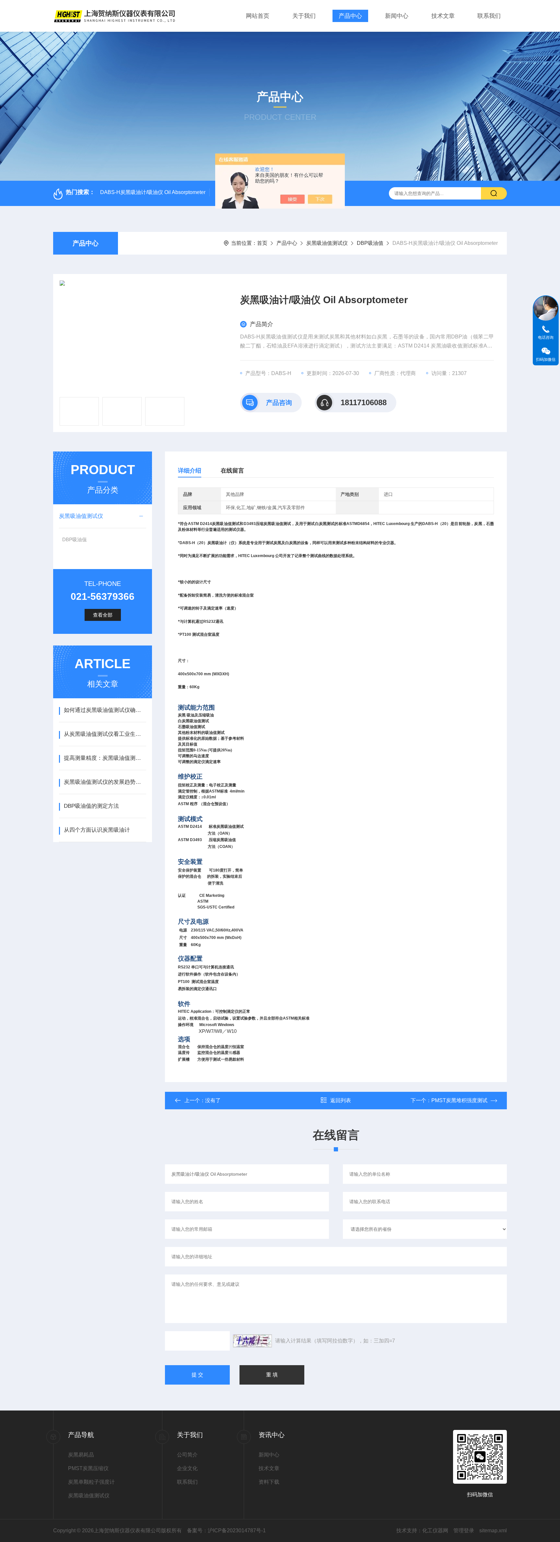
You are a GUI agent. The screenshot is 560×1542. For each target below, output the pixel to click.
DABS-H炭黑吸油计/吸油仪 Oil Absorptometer (152, 192)
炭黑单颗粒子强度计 (91, 1482)
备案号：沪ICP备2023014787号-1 (226, 1530)
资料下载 (269, 1482)
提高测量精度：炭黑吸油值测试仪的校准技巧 (105, 758)
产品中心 (350, 16)
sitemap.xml (493, 1530)
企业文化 (187, 1468)
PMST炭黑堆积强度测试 (459, 1100)
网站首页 (257, 16)
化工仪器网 (435, 1530)
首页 (262, 243)
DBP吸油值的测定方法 (91, 806)
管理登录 (463, 1530)
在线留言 (232, 470)
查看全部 (102, 615)
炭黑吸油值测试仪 (327, 243)
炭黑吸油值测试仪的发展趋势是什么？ (105, 782)
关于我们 (304, 16)
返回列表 (340, 1100)
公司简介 (187, 1454)
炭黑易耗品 (81, 1454)
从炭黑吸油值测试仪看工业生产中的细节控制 (105, 734)
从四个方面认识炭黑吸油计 (97, 830)
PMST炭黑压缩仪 (88, 1468)
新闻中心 (396, 16)
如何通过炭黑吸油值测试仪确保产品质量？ (105, 710)
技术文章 (443, 16)
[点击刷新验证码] (252, 1340)
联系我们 (489, 16)
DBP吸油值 (370, 243)
